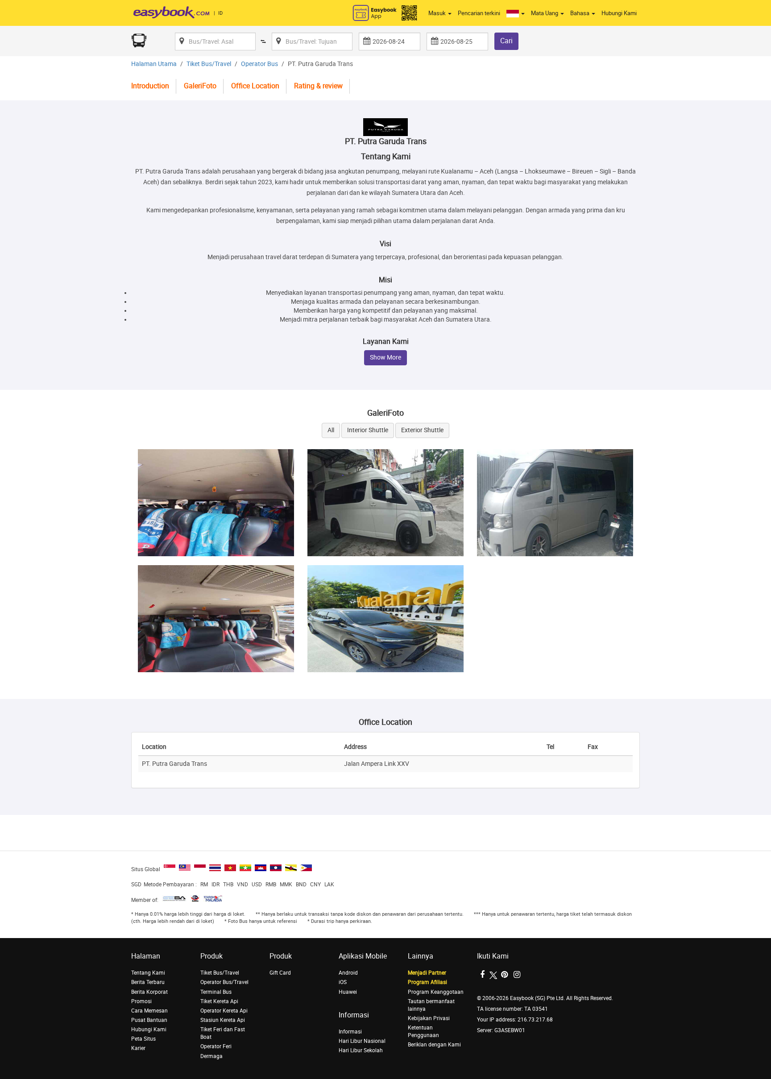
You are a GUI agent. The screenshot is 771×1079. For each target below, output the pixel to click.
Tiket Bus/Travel (209, 64)
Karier (138, 1048)
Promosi (141, 1001)
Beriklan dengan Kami (434, 1045)
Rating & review (318, 86)
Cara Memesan (149, 1011)
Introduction (150, 86)
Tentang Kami (148, 973)
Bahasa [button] (580, 13)
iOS (343, 982)
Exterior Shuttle (422, 430)
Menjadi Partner (427, 973)
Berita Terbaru (148, 982)
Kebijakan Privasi (429, 1018)
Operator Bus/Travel (224, 982)
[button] (515, 13)
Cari (506, 41)
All (330, 430)
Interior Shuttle (367, 430)
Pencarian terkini (479, 13)
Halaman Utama (154, 64)
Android (348, 973)
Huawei (348, 992)
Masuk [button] (437, 13)
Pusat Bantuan (149, 1020)
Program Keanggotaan (436, 992)
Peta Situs (143, 1039)
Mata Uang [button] (545, 13)
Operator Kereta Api (224, 1011)
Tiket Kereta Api (219, 1001)
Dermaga (211, 1056)
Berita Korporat (149, 992)
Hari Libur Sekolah (361, 1050)
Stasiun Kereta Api (222, 1020)
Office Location (255, 86)
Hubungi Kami (619, 13)
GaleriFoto (200, 86)
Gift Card (280, 973)
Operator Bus (259, 64)
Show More (385, 357)
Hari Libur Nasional (362, 1041)
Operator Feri (216, 1046)
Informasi (350, 1032)
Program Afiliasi (427, 982)
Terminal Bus (216, 992)
